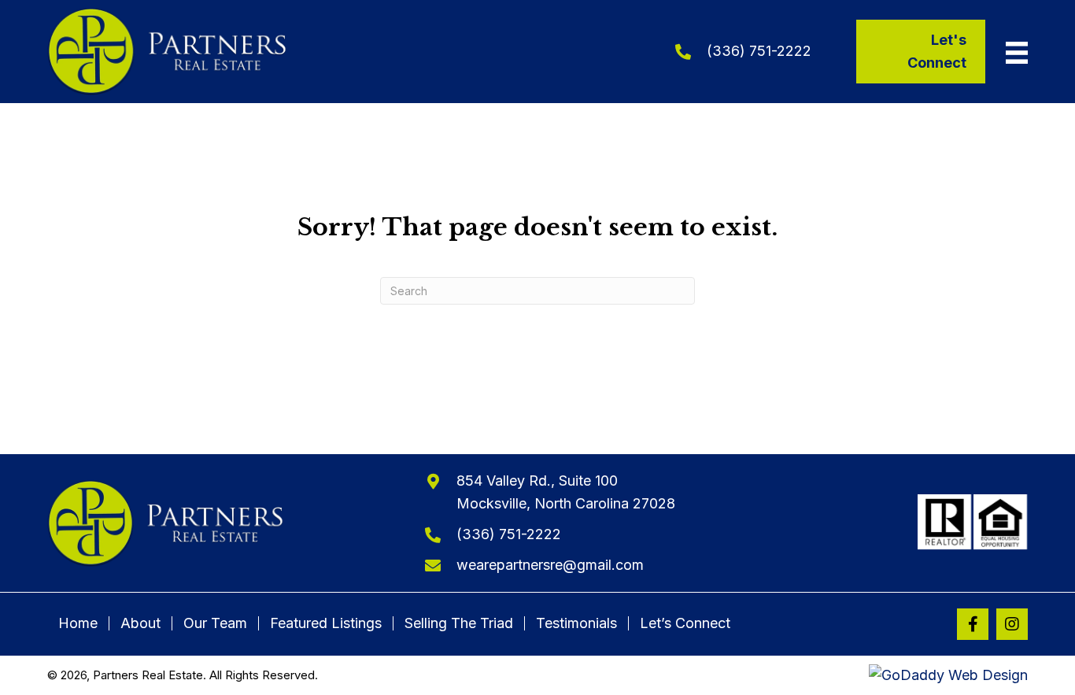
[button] (972, 624)
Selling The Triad (459, 623)
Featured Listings (326, 623)
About (140, 623)
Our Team (215, 623)
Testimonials (576, 623)
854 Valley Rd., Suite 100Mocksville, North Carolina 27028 (565, 492)
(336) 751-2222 (759, 51)
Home (78, 623)
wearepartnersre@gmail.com (550, 564)
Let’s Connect (685, 623)
